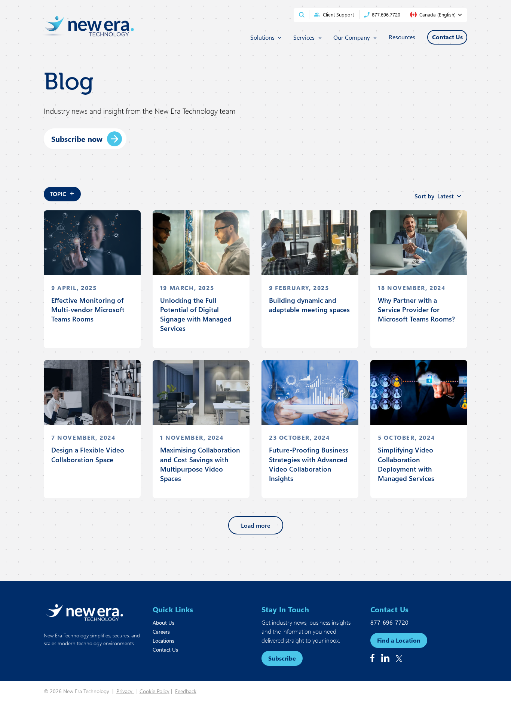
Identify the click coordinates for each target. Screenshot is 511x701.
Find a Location (398, 640)
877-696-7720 (389, 622)
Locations (163, 640)
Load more (255, 525)
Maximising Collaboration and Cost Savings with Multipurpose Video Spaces (200, 464)
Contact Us (165, 649)
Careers (161, 631)
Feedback (185, 691)
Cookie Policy (154, 691)
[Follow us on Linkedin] (385, 658)
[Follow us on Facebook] (372, 658)
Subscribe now (76, 139)
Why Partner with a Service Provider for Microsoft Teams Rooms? (416, 309)
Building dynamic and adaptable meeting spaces (309, 305)
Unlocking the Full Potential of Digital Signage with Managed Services (196, 314)
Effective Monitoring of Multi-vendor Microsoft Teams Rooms (88, 309)
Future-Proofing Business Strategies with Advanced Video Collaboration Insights (308, 464)
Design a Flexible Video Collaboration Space (87, 454)
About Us (163, 622)
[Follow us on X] (399, 658)
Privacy (125, 691)
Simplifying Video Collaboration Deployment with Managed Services (406, 464)
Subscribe (282, 658)
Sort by (434, 196)
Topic (62, 193)
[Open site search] (302, 15)
